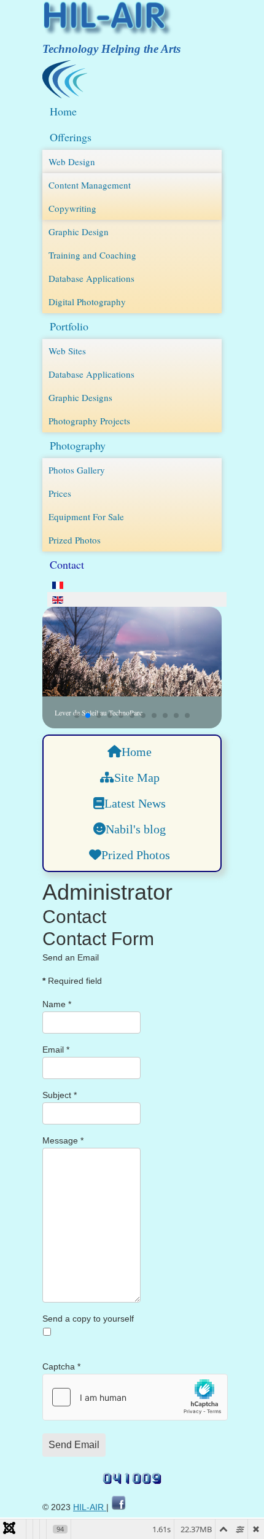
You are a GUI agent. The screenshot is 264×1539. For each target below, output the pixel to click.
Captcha (61, 1366)
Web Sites (67, 351)
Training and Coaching (92, 255)
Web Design (72, 161)
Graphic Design (79, 231)
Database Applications (91, 278)
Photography (78, 445)
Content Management (90, 185)
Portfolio (69, 326)
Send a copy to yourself (88, 1318)
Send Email (74, 1445)
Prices (60, 493)
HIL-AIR (89, 1507)
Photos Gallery (77, 470)
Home (63, 111)
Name (56, 1004)
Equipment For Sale (86, 516)
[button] (76, 715)
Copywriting (72, 208)
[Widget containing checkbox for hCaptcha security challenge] (135, 1397)
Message (62, 1140)
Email (55, 1049)
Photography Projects (89, 421)
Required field (72, 981)
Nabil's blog (136, 829)
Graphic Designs (80, 397)
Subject (59, 1095)
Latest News (135, 803)
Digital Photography (87, 301)
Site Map (137, 777)
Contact (67, 564)
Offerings (70, 137)
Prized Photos (75, 540)
